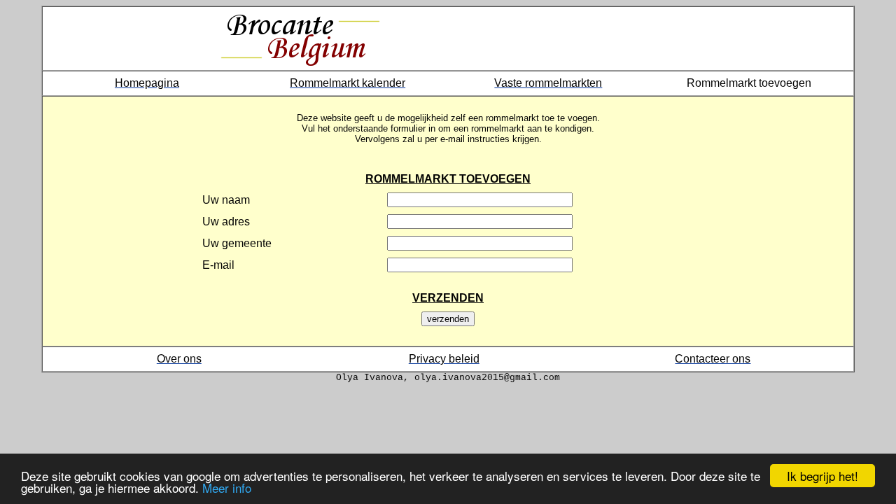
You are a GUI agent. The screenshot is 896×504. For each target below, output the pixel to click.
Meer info (226, 487)
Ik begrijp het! (822, 475)
